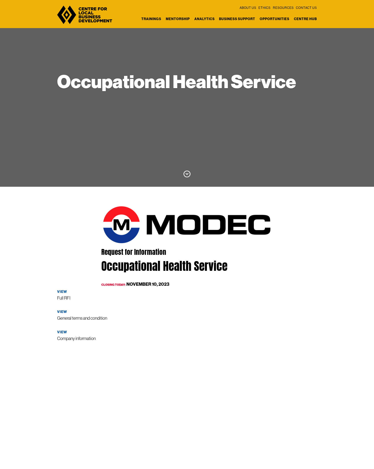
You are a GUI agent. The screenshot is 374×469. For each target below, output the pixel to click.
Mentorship (178, 19)
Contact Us (306, 8)
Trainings (151, 19)
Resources (283, 8)
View (62, 291)
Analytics (204, 19)
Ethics (264, 8)
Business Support (237, 19)
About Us (248, 8)
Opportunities (274, 19)
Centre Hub (305, 19)
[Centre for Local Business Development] (84, 23)
